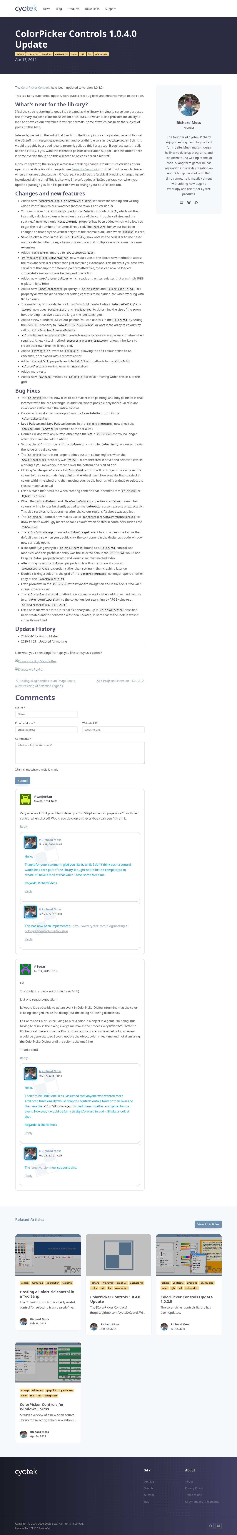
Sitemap (149, 1495)
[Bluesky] (189, 202)
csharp (20, 54)
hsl (89, 54)
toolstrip (67, 1282)
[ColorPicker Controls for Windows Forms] (48, 1362)
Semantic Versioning (86, 169)
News (46, 9)
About (189, 1481)
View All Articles (208, 1224)
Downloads (92, 9)
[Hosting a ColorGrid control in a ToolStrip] (48, 1255)
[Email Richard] (181, 202)
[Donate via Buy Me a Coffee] (35, 661)
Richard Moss (51, 840)
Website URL (90, 723)
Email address (25, 723)
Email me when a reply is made (38, 769)
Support (110, 9)
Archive (149, 1481)
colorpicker (101, 54)
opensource (61, 54)
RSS (146, 1501)
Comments (23, 738)
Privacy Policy (194, 1488)
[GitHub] (210, 1526)
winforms (33, 54)
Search (148, 1488)
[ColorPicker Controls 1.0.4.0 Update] (118, 1255)
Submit (23, 781)
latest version (40, 1168)
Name (20, 707)
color (74, 54)
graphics (46, 54)
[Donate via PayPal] (29, 669)
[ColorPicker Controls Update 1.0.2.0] (189, 1255)
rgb (82, 54)
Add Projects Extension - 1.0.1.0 (119, 681)
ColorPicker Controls (35, 88)
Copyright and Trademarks (202, 1501)
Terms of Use (193, 1495)
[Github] (196, 202)
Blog (59, 9)
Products (73, 9)
